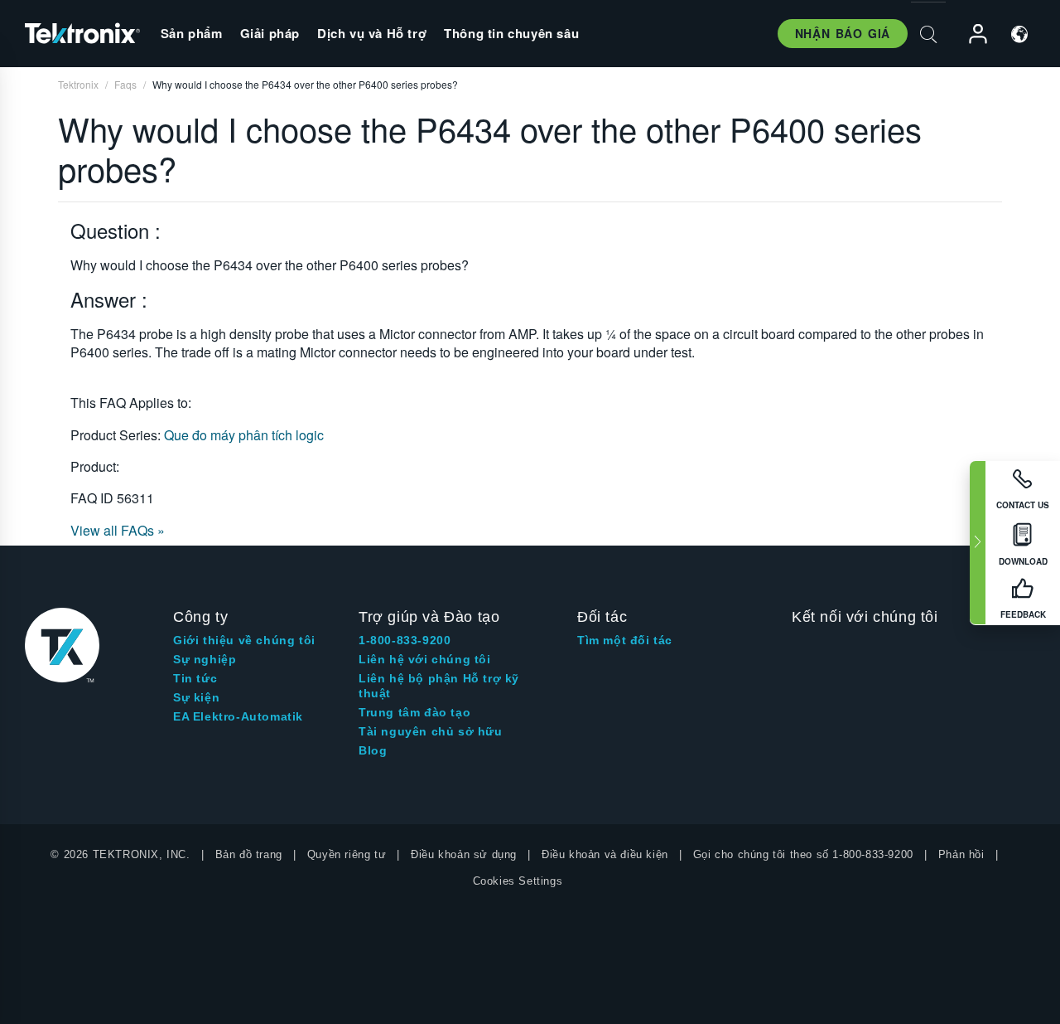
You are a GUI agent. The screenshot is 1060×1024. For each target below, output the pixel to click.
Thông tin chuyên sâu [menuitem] (511, 33)
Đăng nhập (970, 34)
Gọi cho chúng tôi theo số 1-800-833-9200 (803, 854)
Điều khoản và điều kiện (605, 854)
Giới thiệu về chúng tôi (244, 640)
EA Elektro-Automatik (238, 716)
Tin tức (195, 678)
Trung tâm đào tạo (414, 712)
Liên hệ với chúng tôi (425, 659)
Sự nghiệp (204, 659)
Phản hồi (961, 854)
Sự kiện (196, 697)
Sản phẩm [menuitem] (192, 33)
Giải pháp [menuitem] (270, 33)
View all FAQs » (117, 530)
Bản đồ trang (248, 854)
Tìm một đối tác (624, 640)
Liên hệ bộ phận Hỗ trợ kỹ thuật (439, 686)
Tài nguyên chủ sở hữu (431, 731)
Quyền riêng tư (346, 854)
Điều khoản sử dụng (464, 854)
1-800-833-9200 (404, 640)
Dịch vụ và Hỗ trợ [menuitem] (371, 33)
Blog (373, 750)
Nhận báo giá (842, 33)
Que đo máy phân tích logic (244, 434)
